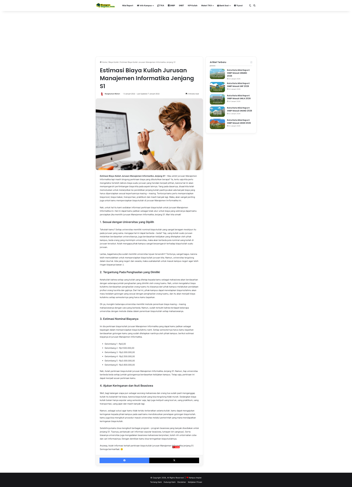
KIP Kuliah (192, 5)
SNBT (181, 5)
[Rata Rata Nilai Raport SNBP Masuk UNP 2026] (217, 87)
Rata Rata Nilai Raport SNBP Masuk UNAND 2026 (239, 109)
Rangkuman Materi (112, 94)
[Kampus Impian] (105, 5)
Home (104, 62)
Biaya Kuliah (114, 62)
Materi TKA (206, 5)
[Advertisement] (176, 467)
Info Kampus (145, 5)
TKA (162, 5)
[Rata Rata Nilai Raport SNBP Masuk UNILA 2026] (217, 99)
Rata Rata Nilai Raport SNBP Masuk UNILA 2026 (239, 97)
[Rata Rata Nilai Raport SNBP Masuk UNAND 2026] (217, 111)
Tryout (239, 5)
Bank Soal (224, 5)
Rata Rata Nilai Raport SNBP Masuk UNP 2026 (238, 85)
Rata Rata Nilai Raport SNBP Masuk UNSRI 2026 (239, 121)
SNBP (172, 5)
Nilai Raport (127, 5)
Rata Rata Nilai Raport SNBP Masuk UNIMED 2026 (238, 73)
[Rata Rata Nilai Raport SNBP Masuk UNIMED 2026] (217, 74)
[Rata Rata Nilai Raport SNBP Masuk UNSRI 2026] (217, 124)
